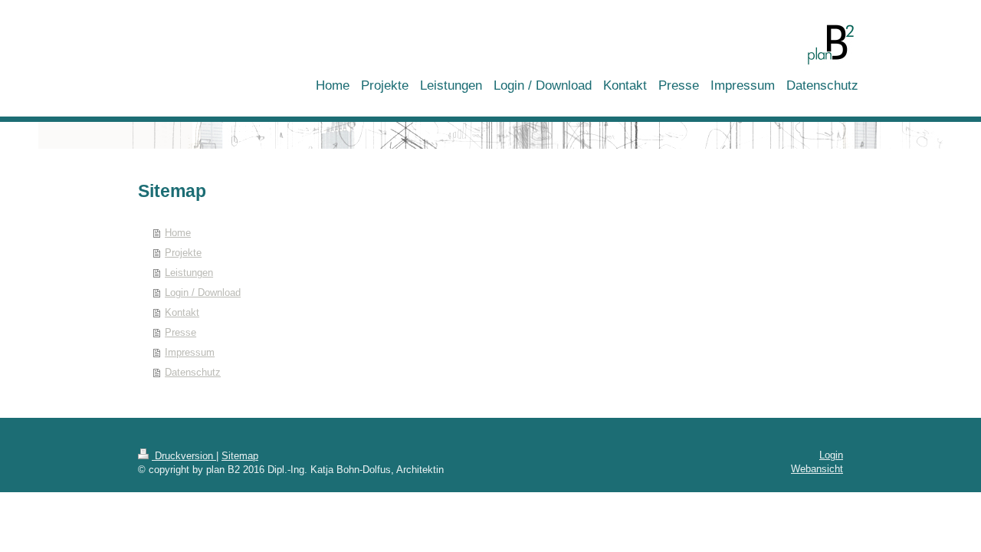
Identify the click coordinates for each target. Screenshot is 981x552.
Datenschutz (193, 372)
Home (178, 232)
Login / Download (203, 292)
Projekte (183, 252)
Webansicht (817, 469)
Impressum (190, 352)
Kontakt (182, 312)
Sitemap (239, 456)
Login (831, 455)
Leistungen (189, 272)
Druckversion (184, 456)
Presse (180, 332)
